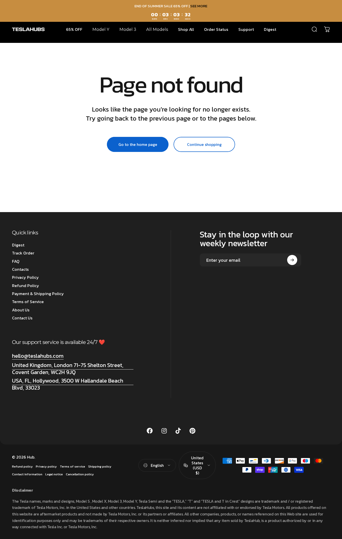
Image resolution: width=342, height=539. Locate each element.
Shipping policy (99, 466)
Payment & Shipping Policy (38, 293)
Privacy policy (46, 466)
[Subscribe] (292, 260)
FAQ (16, 261)
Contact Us (22, 317)
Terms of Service (28, 301)
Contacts (20, 269)
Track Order (23, 252)
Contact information (27, 474)
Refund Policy (25, 285)
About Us (21, 309)
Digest (18, 244)
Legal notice (54, 474)
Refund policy (22, 466)
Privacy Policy (25, 277)
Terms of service (72, 466)
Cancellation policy (80, 474)
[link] (72, 369)
